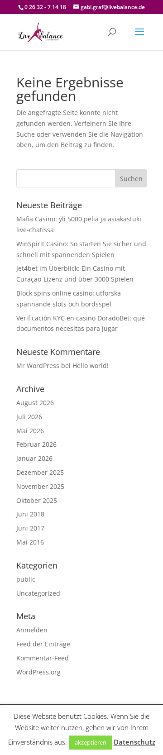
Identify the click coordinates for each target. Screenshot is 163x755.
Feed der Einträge (43, 644)
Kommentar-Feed (42, 658)
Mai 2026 (30, 430)
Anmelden (32, 630)
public (25, 579)
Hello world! (90, 365)
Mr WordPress (37, 365)
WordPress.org (38, 672)
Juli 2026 (29, 416)
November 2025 (40, 486)
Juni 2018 (30, 514)
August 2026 (35, 402)
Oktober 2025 (36, 500)
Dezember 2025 (40, 472)
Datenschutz (134, 741)
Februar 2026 (36, 444)
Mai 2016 (30, 542)
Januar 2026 (34, 458)
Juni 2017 (30, 528)
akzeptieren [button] (90, 742)
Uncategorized (38, 593)
